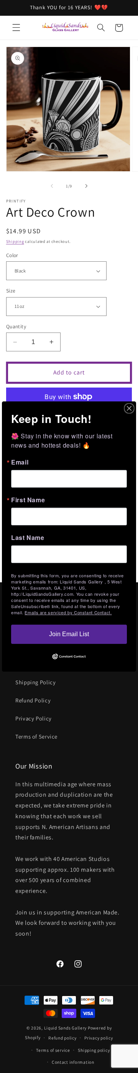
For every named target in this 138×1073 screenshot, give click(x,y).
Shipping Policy (35, 682)
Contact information (73, 1062)
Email (19, 462)
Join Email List (69, 634)
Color (12, 255)
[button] (16, 28)
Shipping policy (94, 1050)
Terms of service (53, 1050)
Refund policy (62, 1038)
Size (11, 290)
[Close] (129, 408)
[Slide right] (86, 186)
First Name (28, 500)
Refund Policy (33, 700)
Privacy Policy (33, 718)
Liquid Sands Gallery (65, 1028)
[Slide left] (51, 186)
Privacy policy (98, 1038)
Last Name (27, 538)
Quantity (16, 326)
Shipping (15, 241)
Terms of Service (36, 736)
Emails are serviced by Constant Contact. (68, 612)
